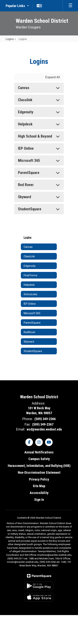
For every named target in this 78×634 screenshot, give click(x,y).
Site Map (39, 486)
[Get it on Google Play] (39, 586)
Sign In (39, 500)
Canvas (23, 87)
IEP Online (26, 148)
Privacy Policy (39, 479)
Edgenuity (25, 112)
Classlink (25, 100)
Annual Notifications (39, 452)
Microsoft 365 (29, 160)
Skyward (24, 197)
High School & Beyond (35, 136)
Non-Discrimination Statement (39, 472)
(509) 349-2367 (42, 424)
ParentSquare (28, 172)
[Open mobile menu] (70, 5)
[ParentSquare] (39, 576)
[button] (17, 5)
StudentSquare (29, 209)
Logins (10, 39)
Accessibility (39, 493)
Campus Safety (39, 459)
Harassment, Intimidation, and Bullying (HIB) (39, 466)
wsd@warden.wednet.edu (44, 429)
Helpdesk (25, 124)
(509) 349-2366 (45, 419)
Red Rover (26, 184)
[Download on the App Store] (39, 597)
